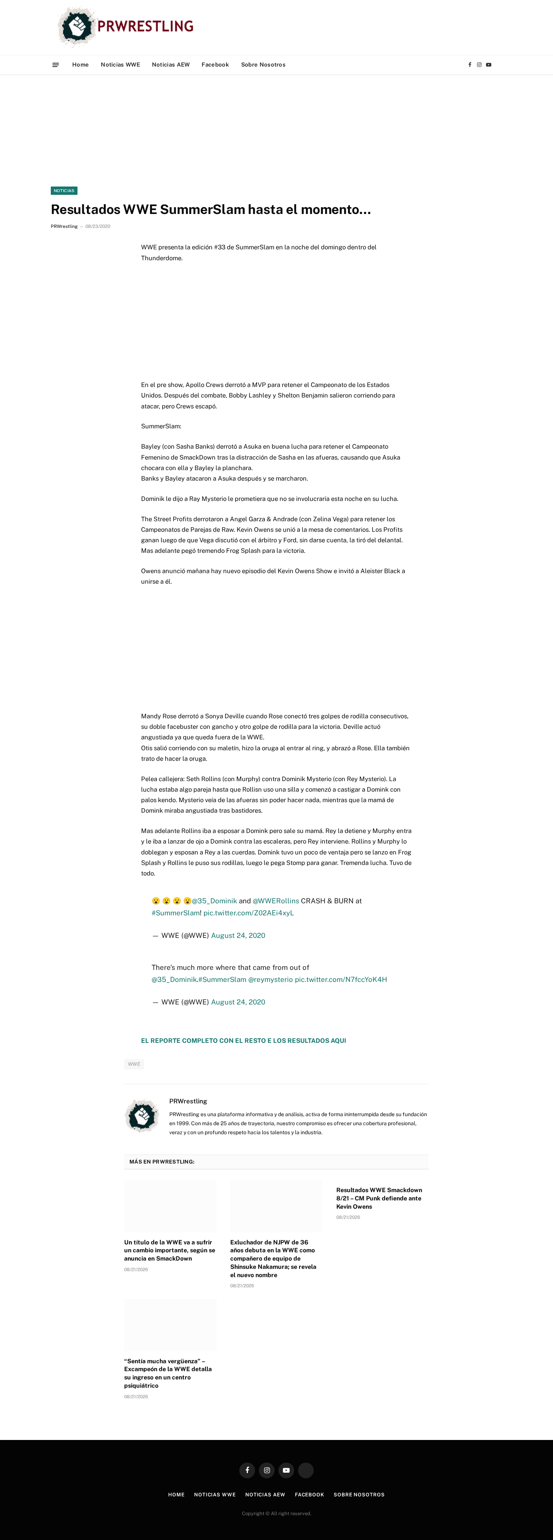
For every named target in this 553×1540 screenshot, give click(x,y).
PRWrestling (64, 226)
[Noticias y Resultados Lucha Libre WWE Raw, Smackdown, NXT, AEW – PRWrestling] (127, 27)
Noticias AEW (171, 64)
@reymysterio (270, 979)
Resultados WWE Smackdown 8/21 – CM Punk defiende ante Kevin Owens (379, 1198)
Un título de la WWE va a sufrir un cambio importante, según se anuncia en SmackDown (169, 1250)
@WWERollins (276, 901)
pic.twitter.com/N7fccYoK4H (341, 979)
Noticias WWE (120, 64)
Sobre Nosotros (263, 64)
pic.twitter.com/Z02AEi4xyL (249, 913)
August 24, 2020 (238, 935)
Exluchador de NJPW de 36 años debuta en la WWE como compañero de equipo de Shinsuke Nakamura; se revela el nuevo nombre (273, 1259)
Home (80, 64)
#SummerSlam (176, 913)
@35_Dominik (214, 901)
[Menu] (56, 64)
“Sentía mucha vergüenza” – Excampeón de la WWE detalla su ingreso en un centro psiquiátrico (168, 1373)
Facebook (215, 64)
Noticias (64, 190)
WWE (134, 1064)
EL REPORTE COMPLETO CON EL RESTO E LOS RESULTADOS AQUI (243, 1040)
